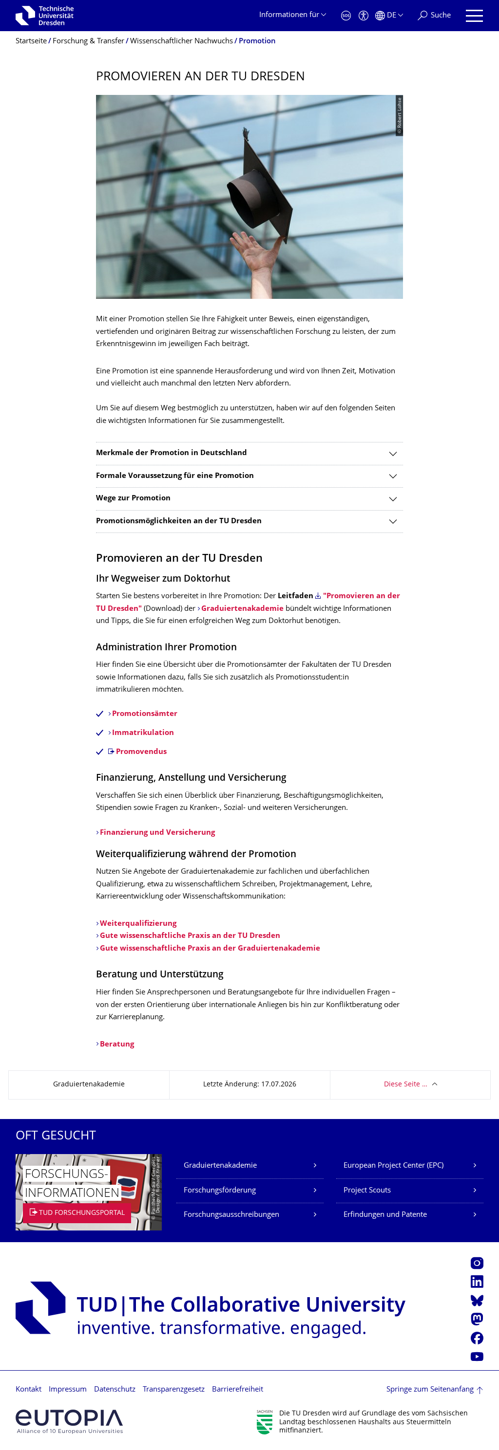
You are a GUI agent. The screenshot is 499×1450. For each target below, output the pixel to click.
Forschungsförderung (220, 1190)
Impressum (68, 1390)
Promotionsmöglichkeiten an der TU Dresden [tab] (179, 521)
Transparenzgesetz (174, 1390)
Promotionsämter (144, 714)
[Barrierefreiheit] (363, 15)
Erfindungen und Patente (385, 1215)
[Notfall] (346, 15)
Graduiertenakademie (242, 609)
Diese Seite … (405, 1085)
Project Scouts (367, 1190)
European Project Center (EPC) (393, 1166)
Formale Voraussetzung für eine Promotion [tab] (175, 476)
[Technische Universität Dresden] (45, 15)
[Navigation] (474, 16)
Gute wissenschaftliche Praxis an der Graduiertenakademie (210, 949)
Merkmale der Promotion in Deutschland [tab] (171, 453)
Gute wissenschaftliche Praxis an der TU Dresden (190, 936)
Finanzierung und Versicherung (157, 833)
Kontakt (28, 1390)
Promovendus (141, 752)
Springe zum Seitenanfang (430, 1390)
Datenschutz (114, 1390)
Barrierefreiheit (237, 1390)
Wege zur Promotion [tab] (133, 498)
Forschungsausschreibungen (231, 1215)
